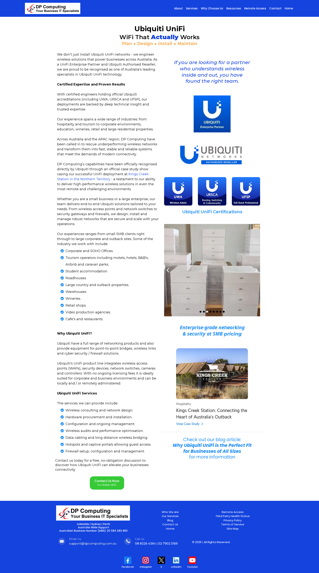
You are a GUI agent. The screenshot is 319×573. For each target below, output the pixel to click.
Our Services (170, 516)
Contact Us (170, 524)
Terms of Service (232, 524)
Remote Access (233, 512)
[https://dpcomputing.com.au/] (52, 8)
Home (170, 529)
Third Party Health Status (232, 516)
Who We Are (170, 512)
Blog (170, 520)
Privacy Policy (233, 520)
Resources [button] (233, 8)
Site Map (233, 529)
